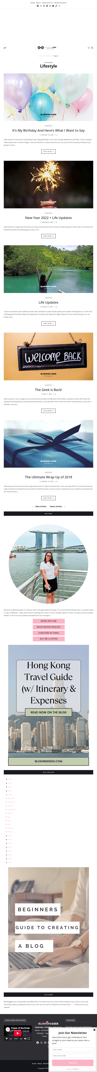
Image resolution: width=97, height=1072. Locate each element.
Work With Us (47, 3)
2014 (9, 859)
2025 (9, 783)
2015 (9, 855)
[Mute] (25, 1038)
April (9, 824)
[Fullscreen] (29, 1038)
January (10, 832)
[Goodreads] (59, 6)
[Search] (92, 48)
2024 (9, 787)
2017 (9, 847)
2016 (9, 851)
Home (33, 3)
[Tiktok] (56, 6)
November (11, 802)
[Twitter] (41, 6)
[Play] (7, 1038)
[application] (18, 1033)
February (11, 828)
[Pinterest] (47, 6)
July (9, 817)
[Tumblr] (50, 6)
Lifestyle (48, 126)
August (10, 813)
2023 (9, 791)
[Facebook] (38, 6)
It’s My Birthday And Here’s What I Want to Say (48, 130)
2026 (9, 779)
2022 (10, 794)
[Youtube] (53, 6)
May (9, 821)
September (11, 809)
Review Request (60, 3)
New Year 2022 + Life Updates (48, 217)
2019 (9, 839)
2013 (9, 862)
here (72, 1004)
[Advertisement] (48, 26)
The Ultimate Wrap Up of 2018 (48, 477)
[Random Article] (89, 48)
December (11, 798)
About (38, 3)
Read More (47, 151)
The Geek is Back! (48, 389)
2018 (9, 843)
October (10, 806)
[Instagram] (44, 6)
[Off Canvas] (5, 47)
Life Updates (48, 302)
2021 (9, 836)
